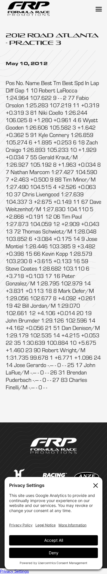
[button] (98, 8)
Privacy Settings (14, 571)
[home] (28, 8)
